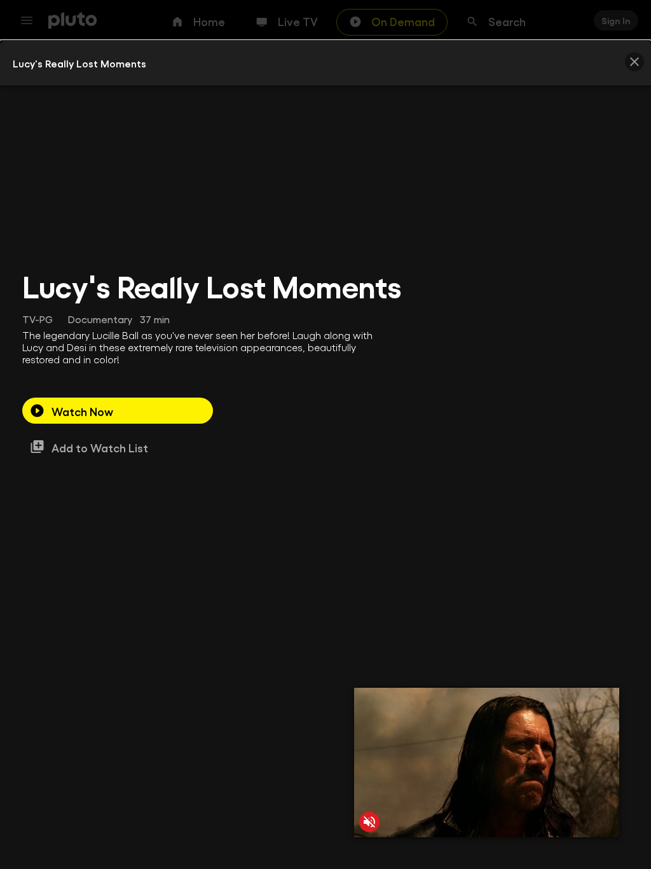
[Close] (634, 61)
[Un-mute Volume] (369, 822)
